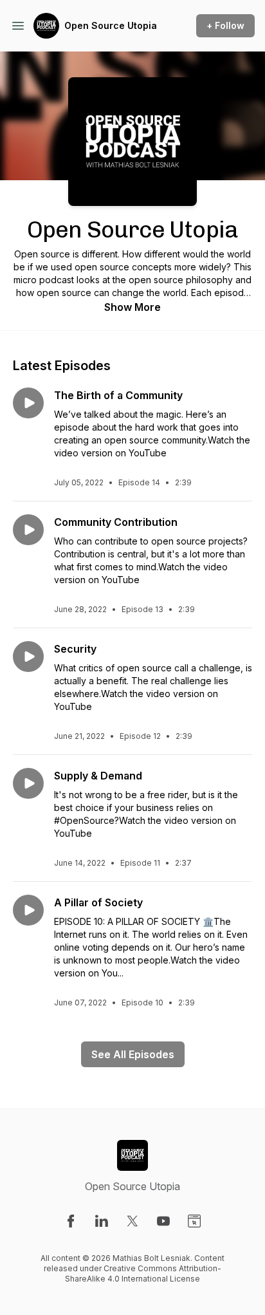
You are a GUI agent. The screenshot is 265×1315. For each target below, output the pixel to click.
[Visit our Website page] (194, 1221)
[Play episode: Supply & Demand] (28, 783)
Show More (132, 307)
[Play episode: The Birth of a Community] (28, 402)
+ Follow (225, 25)
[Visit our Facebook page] (70, 1221)
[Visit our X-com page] (132, 1221)
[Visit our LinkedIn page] (101, 1221)
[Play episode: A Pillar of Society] (28, 910)
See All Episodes (132, 1054)
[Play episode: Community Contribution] (28, 529)
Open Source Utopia (110, 25)
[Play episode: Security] (28, 656)
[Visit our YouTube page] (163, 1221)
